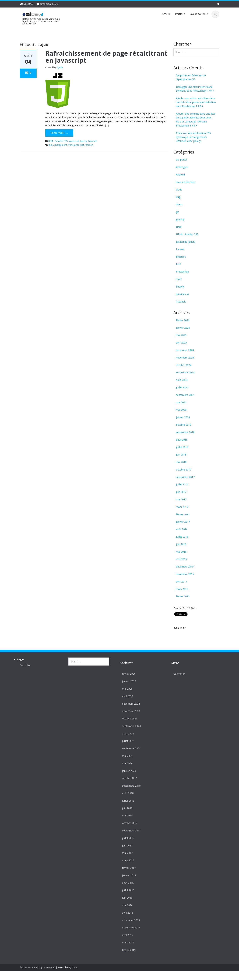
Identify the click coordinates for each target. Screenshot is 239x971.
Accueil (166, 14)
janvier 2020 (183, 417)
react (179, 279)
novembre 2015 (185, 574)
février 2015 (182, 596)
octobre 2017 (183, 469)
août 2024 (182, 380)
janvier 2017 (183, 521)
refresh (89, 144)
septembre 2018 (185, 432)
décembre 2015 (185, 566)
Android (180, 174)
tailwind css (182, 294)
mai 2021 (181, 402)
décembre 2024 (185, 350)
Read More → (59, 133)
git (177, 212)
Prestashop (182, 271)
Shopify (180, 286)
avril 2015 (181, 581)
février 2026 (182, 320)
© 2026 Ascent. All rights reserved (37, 967)
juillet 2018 (182, 447)
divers (179, 204)
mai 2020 (181, 409)
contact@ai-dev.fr (49, 3)
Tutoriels (92, 141)
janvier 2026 (183, 327)
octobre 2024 (183, 365)
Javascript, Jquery (78, 141)
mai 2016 (181, 551)
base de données (185, 182)
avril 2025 (181, 342)
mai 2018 (181, 462)
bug (178, 197)
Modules (181, 256)
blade (179, 189)
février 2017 (182, 514)
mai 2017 (181, 499)
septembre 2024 (185, 372)
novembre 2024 (185, 357)
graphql (180, 219)
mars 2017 (182, 507)
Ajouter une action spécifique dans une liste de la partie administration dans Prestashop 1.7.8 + (196, 102)
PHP (178, 264)
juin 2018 (181, 454)
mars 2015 (182, 589)
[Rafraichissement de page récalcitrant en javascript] (57, 90)
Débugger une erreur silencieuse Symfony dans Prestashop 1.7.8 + (195, 88)
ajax (51, 144)
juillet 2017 (182, 484)
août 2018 (182, 439)
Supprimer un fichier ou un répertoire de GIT (191, 77)
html (70, 144)
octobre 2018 (183, 424)
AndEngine (182, 167)
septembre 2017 (185, 477)
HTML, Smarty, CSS (58, 141)
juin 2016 (181, 544)
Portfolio (180, 14)
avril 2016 (181, 559)
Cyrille (60, 67)
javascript (79, 144)
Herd (178, 227)
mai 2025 (181, 335)
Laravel (180, 249)
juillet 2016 (182, 536)
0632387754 (28, 3)
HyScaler (73, 967)
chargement (60, 144)
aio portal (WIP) (199, 14)
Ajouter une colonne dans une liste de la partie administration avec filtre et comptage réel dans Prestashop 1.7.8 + (195, 119)
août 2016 (182, 529)
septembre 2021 (185, 395)
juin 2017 (181, 492)
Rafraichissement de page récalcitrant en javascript (106, 57)
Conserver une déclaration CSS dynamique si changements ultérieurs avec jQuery (193, 137)
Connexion (179, 673)
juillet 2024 (182, 387)
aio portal (181, 159)
